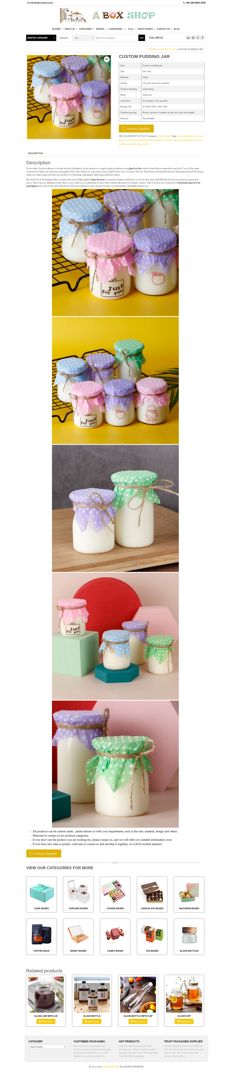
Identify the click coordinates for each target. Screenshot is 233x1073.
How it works (145, 29)
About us (70, 29)
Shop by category (37, 38)
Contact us (163, 29)
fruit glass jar (134, 140)
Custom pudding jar (187, 136)
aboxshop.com (111, 1066)
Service (100, 29)
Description (35, 153)
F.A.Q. (130, 29)
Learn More (115, 29)
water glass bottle (140, 144)
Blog (177, 29)
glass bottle (148, 140)
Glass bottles (166, 49)
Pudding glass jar (173, 140)
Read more (47, 1021)
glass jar (159, 140)
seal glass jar (189, 140)
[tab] (37, 153)
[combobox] (49, 1046)
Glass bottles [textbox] (48, 1047)
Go (141, 38)
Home (57, 29)
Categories (85, 29)
